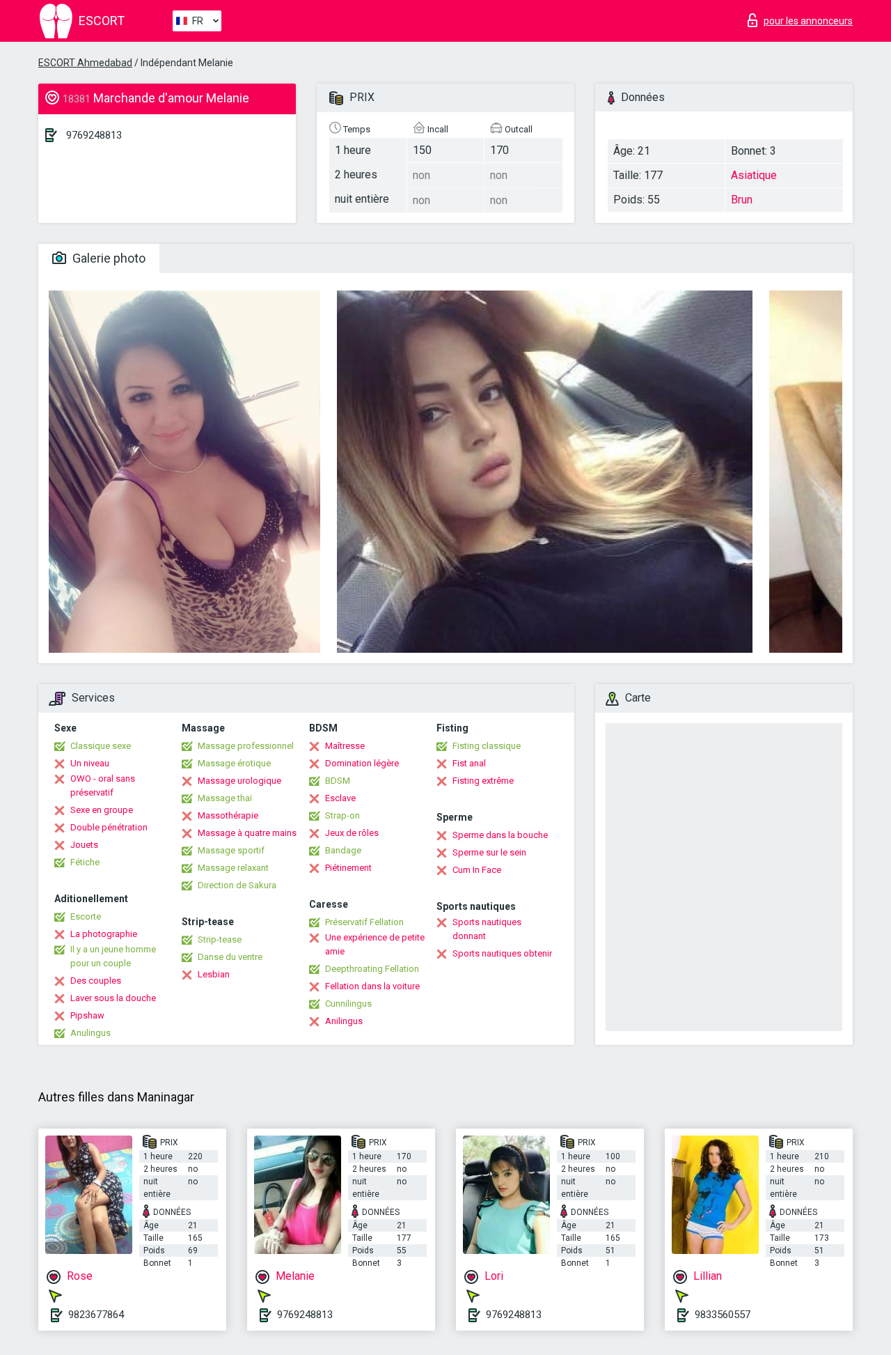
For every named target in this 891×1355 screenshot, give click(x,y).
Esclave (340, 798)
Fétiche (85, 862)
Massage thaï (225, 798)
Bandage (343, 850)
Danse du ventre (230, 957)
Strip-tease (220, 939)
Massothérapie (228, 815)
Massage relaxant (233, 867)
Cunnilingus (348, 1003)
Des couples (95, 980)
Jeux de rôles (352, 833)
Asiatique (754, 175)
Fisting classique (486, 746)
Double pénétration (109, 827)
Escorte (85, 916)
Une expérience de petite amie (375, 944)
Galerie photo (107, 258)
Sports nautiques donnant (486, 929)
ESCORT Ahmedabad (85, 62)
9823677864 (96, 1314)
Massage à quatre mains (247, 833)
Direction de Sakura (237, 885)
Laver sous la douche (113, 998)
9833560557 (722, 1314)
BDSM (337, 780)
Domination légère (362, 763)
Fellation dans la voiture (372, 986)
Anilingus (344, 1021)
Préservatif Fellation (364, 922)
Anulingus (90, 1033)
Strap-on (342, 815)
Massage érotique (234, 763)
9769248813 (94, 135)
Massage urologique (239, 780)
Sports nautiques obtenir (502, 953)
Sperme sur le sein (489, 852)
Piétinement (348, 867)
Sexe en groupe (101, 810)
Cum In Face (476, 870)
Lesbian (214, 974)
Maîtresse (345, 746)
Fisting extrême (483, 780)
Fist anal (469, 763)
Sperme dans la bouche (500, 835)
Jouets (84, 844)
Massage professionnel (246, 746)
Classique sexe (100, 746)
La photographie (103, 934)
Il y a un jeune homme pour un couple (113, 956)
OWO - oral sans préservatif (102, 785)
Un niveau (89, 763)
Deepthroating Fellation (372, 968)
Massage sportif (231, 850)
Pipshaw (87, 1015)
